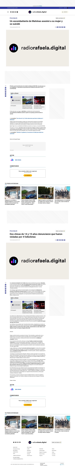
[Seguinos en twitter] (15, 442)
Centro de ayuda (42, 463)
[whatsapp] (57, 27)
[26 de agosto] (16, 100)
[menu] (8, 12)
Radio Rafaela (18, 160)
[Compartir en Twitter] (61, 27)
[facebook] (59, 27)
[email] (62, 27)
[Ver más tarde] (55, 27)
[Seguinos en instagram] (17, 442)
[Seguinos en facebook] (20, 442)
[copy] (64, 27)
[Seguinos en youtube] (13, 442)
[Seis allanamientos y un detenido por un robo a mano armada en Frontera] (62, 192)
